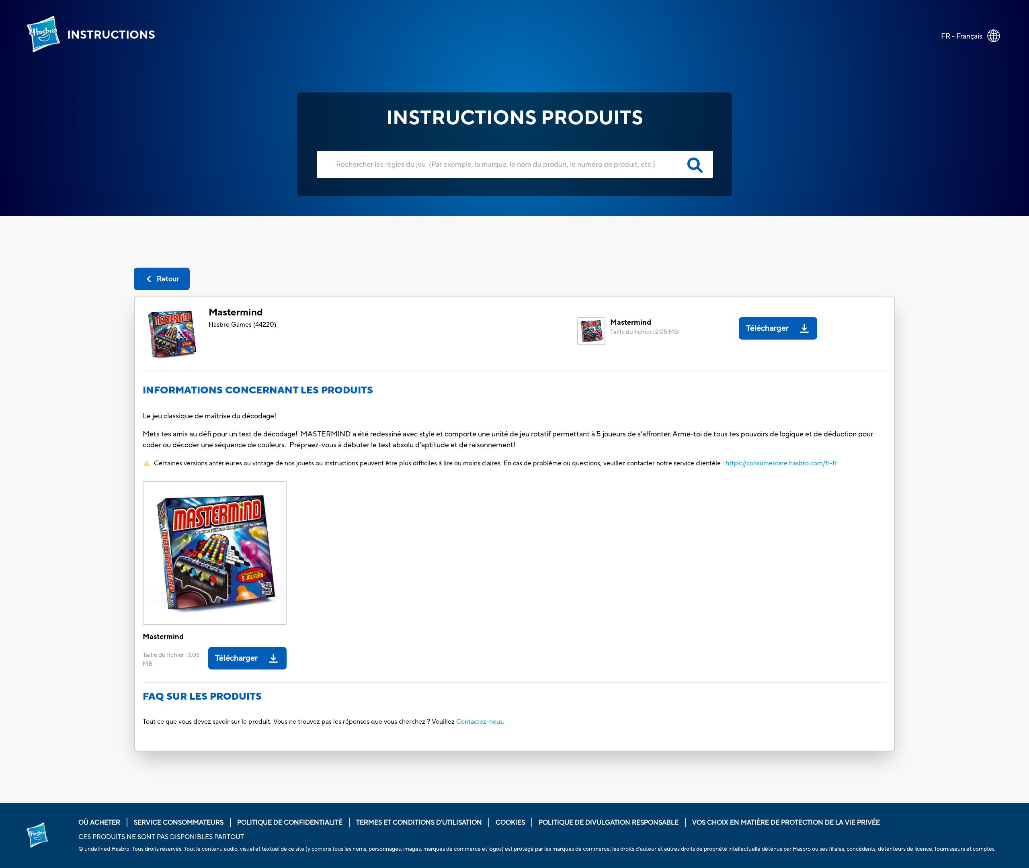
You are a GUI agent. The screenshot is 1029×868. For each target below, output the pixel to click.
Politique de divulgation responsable (608, 823)
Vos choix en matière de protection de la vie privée (786, 823)
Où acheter (99, 823)
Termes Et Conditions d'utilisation (419, 823)
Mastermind (236, 312)
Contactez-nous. (480, 722)
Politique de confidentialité (289, 823)
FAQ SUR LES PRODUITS (202, 696)
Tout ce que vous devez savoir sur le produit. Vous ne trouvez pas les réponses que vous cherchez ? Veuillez (299, 722)
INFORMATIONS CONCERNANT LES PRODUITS (258, 390)
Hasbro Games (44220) (242, 325)
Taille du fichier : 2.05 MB (644, 332)
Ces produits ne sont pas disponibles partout (161, 837)
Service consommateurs (178, 823)
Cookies (510, 823)
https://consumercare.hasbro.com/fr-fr (781, 463)
